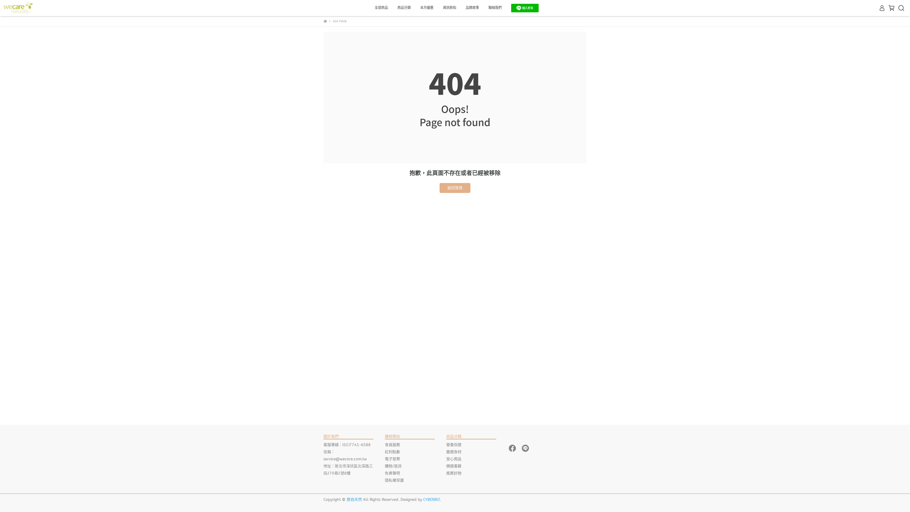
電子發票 (392, 459)
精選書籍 (453, 466)
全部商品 (381, 8)
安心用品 (453, 459)
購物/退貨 (393, 466)
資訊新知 (449, 8)
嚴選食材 (453, 452)
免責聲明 (392, 473)
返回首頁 (455, 188)
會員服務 (392, 445)
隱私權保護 (394, 480)
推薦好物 (453, 473)
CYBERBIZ (431, 499)
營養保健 (453, 445)
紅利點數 (392, 452)
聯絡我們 (495, 8)
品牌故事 (472, 8)
